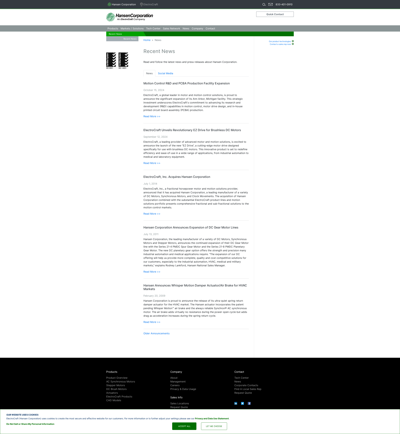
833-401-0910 (284, 4)
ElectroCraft (150, 4)
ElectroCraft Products (119, 396)
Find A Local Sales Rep (247, 389)
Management (178, 381)
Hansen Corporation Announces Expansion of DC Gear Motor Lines (190, 227)
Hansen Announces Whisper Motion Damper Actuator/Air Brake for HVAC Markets (195, 287)
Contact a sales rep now (280, 44)
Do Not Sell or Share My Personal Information (30, 424)
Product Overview (117, 377)
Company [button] (197, 28)
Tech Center (241, 377)
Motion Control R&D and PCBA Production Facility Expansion (186, 83)
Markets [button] (132, 28)
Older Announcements (156, 333)
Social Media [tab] (165, 73)
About (174, 377)
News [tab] (149, 73)
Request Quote (179, 407)
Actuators (112, 392)
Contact (210, 28)
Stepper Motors (115, 385)
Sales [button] (171, 28)
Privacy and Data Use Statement (212, 418)
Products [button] (113, 28)
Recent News (115, 34)
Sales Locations (179, 403)
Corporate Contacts (246, 385)
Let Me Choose (214, 426)
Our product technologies (280, 41)
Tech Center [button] (153, 28)
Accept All (184, 426)
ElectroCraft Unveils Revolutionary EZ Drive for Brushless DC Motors (192, 130)
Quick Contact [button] (275, 14)
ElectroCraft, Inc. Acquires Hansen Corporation (176, 177)
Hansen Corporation (121, 5)
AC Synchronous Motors (120, 381)
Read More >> (151, 116)
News (186, 28)
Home (146, 40)
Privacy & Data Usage (183, 389)
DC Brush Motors (116, 389)
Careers (175, 385)
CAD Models (113, 400)
